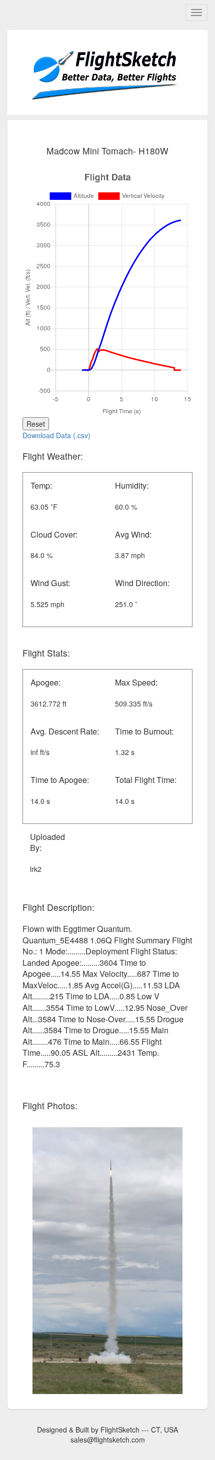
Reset (35, 424)
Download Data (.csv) (56, 435)
